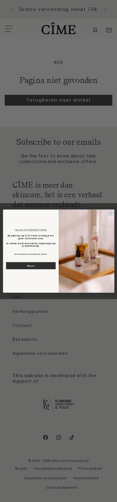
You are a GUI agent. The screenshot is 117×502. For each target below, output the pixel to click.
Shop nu (30, 265)
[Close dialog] (110, 213)
